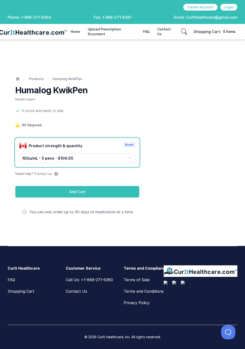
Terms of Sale (137, 279)
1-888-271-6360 (36, 17)
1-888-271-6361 (116, 17)
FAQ (146, 31)
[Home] (17, 78)
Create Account (200, 7)
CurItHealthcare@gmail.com (211, 17)
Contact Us (164, 31)
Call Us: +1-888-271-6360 (89, 279)
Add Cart (77, 191)
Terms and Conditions (144, 291)
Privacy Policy (137, 302)
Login (229, 7)
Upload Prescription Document (104, 31)
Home (75, 31)
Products (36, 79)
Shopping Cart (21, 291)
